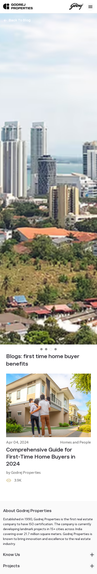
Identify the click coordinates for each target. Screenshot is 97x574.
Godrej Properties (26, 473)
